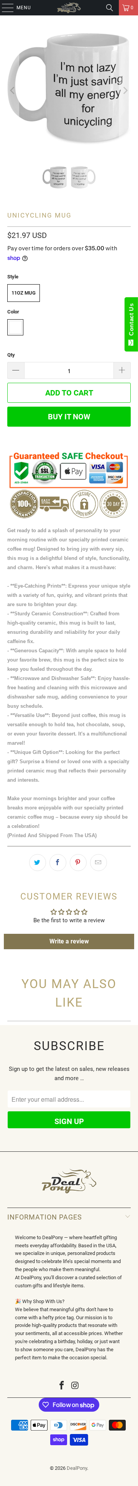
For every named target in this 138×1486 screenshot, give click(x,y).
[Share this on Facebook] (57, 862)
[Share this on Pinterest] (78, 862)
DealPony (77, 1468)
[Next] (125, 90)
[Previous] (13, 90)
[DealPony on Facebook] (62, 1386)
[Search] (109, 7)
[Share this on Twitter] (37, 862)
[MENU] (4, 7)
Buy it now (69, 416)
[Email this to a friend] (98, 862)
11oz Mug (24, 293)
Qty (11, 355)
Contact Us (131, 321)
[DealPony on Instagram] (75, 1386)
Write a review (69, 941)
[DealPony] (69, 7)
